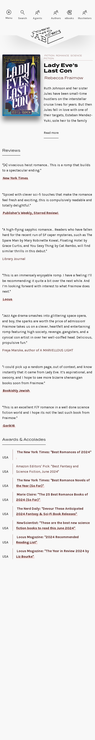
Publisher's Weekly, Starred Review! (30, 213)
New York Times (15, 178)
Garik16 (9, 426)
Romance (62, 55)
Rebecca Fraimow (63, 78)
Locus (7, 299)
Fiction (49, 55)
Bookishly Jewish (16, 391)
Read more (51, 132)
